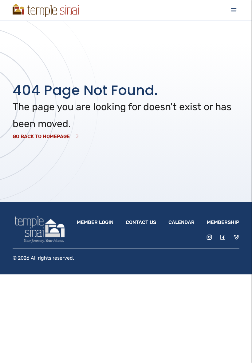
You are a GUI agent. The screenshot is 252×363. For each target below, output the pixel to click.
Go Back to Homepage (41, 136)
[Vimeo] (236, 237)
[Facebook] (223, 237)
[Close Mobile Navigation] (233, 10)
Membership (223, 222)
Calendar (181, 222)
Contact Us (141, 222)
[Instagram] (209, 237)
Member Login (95, 222)
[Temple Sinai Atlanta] (46, 10)
